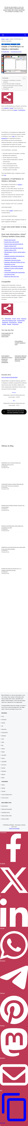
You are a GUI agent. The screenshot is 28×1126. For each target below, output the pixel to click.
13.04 (14, 318)
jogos (2, 738)
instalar (15, 110)
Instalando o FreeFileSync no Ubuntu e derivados (12, 81)
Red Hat (3, 768)
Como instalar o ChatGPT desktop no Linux (20, 343)
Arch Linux (3, 764)
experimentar (21, 320)
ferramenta (4, 138)
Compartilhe (6, 89)
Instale (4, 324)
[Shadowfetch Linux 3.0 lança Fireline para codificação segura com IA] (12, 455)
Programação (4, 732)
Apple (2, 742)
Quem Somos (4, 806)
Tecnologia (3, 719)
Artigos (3, 784)
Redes (2, 777)
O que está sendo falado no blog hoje (11, 83)
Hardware (3, 735)
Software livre (13, 44)
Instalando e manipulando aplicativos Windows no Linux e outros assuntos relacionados (13, 268)
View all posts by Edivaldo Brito (9, 377)
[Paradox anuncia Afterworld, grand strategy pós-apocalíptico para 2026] (12, 519)
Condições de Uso (5, 812)
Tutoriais (3, 791)
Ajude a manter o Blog (6, 815)
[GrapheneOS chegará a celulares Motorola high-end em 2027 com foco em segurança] (12, 476)
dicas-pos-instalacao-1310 (9, 320)
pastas (11, 108)
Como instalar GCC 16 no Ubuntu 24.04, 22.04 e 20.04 (7, 335)
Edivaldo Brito (6, 51)
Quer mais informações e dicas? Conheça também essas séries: (12, 86)
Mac (13, 136)
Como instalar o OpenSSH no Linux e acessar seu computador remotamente (6, 359)
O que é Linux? (4, 797)
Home (3, 39)
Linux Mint (3, 755)
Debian (3, 751)
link (5, 175)
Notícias (3, 788)
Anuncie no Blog (5, 818)
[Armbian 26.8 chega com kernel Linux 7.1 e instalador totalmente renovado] (12, 561)
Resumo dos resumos (9, 240)
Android (3, 722)
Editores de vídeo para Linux (11, 276)
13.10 (18, 318)
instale (11, 210)
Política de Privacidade (6, 809)
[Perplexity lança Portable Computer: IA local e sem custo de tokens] (12, 498)
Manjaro (3, 774)
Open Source (7, 44)
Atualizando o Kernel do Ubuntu (12, 260)
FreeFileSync (21, 110)
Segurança (3, 729)
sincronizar (15, 324)
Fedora (3, 758)
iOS (2, 726)
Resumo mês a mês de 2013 (11, 242)
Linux (7, 39)
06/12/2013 (8, 318)
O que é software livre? (6, 794)
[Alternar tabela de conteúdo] (23, 78)
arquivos (6, 108)
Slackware (3, 771)
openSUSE (3, 761)
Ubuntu (18, 44)
